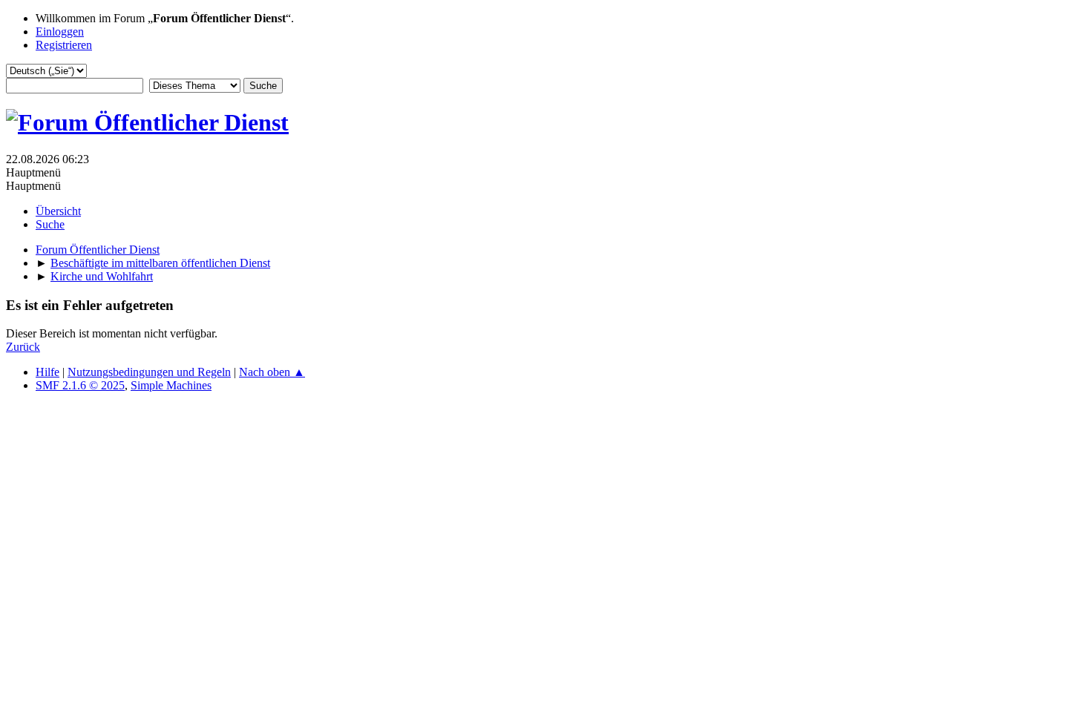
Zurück (23, 346)
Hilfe (47, 372)
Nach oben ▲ (272, 372)
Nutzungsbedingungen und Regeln (149, 372)
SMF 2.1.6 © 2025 (80, 385)
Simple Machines (171, 385)
